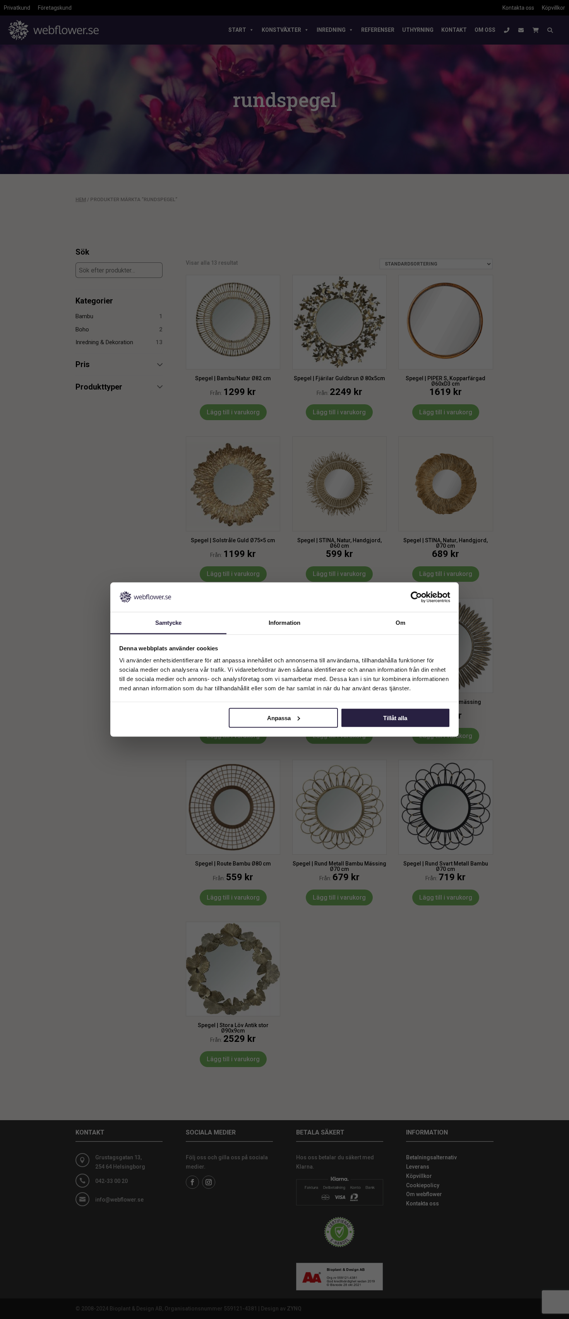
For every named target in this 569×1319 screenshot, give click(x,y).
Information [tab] (284, 622)
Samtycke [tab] (168, 622)
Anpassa (279, 717)
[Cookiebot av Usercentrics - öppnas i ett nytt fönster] (416, 597)
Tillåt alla (395, 717)
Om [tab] (400, 622)
